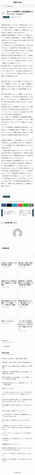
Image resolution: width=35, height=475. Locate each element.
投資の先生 (17, 2)
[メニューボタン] (2, 2)
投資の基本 (6, 17)
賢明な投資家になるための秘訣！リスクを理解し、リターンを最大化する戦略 (17, 378)
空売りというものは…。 (9, 388)
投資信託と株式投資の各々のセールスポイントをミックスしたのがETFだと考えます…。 (17, 449)
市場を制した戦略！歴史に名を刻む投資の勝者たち (16, 362)
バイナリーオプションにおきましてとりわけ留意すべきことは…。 (17, 434)
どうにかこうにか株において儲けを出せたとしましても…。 (17, 454)
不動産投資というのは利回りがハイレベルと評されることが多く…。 (17, 439)
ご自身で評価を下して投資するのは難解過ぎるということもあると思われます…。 (17, 415)
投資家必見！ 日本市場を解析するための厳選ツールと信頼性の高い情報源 (17, 372)
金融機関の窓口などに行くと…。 (11, 444)
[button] (3, 205)
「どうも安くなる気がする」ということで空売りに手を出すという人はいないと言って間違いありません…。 (17, 394)
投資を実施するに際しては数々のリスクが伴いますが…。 (16, 406)
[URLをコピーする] (31, 205)
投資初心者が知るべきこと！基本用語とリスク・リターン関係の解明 (17, 383)
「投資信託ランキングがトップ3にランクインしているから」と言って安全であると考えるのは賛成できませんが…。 (17, 427)
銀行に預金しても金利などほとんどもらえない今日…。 (16, 421)
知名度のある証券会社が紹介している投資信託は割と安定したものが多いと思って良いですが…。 (17, 400)
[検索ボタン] (32, 2)
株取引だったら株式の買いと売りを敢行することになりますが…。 (17, 460)
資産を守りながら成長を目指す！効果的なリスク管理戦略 (17, 367)
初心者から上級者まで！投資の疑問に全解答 (14, 358)
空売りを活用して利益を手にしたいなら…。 (14, 410)
